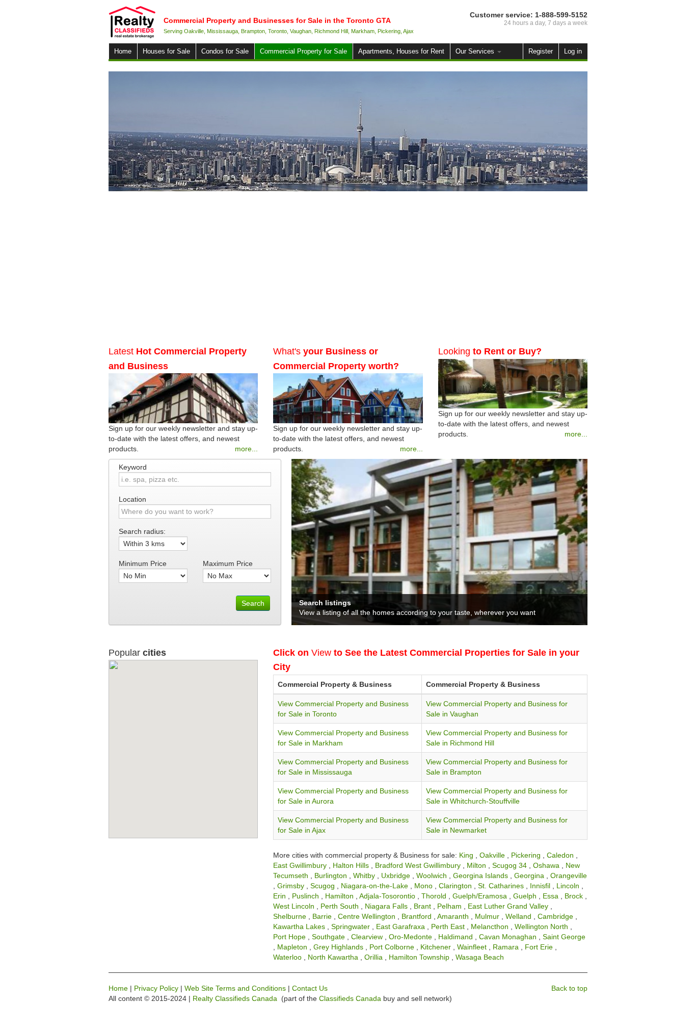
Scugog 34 (509, 865)
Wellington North (541, 926)
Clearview (367, 937)
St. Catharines (501, 886)
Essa (550, 896)
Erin (279, 896)
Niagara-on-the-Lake (374, 886)
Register (540, 51)
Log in (573, 51)
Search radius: (142, 531)
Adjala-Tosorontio (387, 896)
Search (253, 603)
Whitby (364, 875)
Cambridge (555, 916)
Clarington (455, 886)
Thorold (433, 896)
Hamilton (339, 896)
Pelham (449, 906)
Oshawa (546, 865)
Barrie (322, 916)
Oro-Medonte (410, 937)
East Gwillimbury (300, 865)
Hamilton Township (419, 957)
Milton (476, 865)
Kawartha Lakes (299, 926)
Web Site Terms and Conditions (235, 988)
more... (246, 449)
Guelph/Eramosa (479, 896)
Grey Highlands (338, 947)
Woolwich (431, 875)
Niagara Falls (386, 906)
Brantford (416, 916)
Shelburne (289, 916)
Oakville (492, 855)
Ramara (506, 947)
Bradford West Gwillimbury (418, 865)
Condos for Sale (225, 51)
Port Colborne (391, 947)
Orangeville (568, 875)
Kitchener (435, 947)
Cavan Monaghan (508, 937)
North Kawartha (333, 957)
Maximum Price (228, 563)
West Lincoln (293, 906)
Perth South (339, 906)
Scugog (322, 886)
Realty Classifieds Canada (235, 998)
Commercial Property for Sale (303, 51)
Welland (518, 916)
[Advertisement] (348, 267)
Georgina (529, 875)
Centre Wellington (366, 916)
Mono (423, 886)
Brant (422, 906)
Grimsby (290, 886)
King (466, 855)
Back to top (569, 988)
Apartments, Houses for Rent (401, 51)
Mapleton (292, 947)
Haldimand (455, 937)
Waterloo (287, 957)
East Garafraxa (400, 926)
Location (132, 499)
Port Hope (289, 937)
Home (122, 51)
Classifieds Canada (350, 998)
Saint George (564, 937)
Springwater (350, 926)
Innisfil (540, 886)
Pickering (526, 855)
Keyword (133, 467)
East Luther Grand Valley (508, 906)
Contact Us (310, 988)
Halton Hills (351, 865)
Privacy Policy (156, 988)
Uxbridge (395, 875)
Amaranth (453, 916)
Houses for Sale (166, 51)
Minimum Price (143, 563)
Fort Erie (539, 947)
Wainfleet (472, 947)
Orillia (373, 957)
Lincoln (567, 886)
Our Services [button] (476, 51)
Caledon (560, 855)
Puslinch (305, 896)
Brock (574, 896)
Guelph (525, 896)
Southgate (328, 937)
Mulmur (487, 916)
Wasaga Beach (480, 957)
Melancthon (489, 926)
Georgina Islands (480, 875)
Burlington (330, 875)
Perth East (448, 926)
